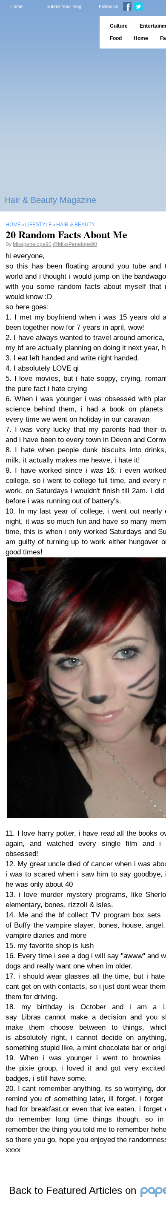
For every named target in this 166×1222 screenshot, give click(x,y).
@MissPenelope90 (75, 244)
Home (16, 6)
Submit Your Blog (63, 6)
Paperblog (47, 32)
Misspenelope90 (32, 244)
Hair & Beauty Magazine (50, 200)
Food (116, 38)
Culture (119, 26)
